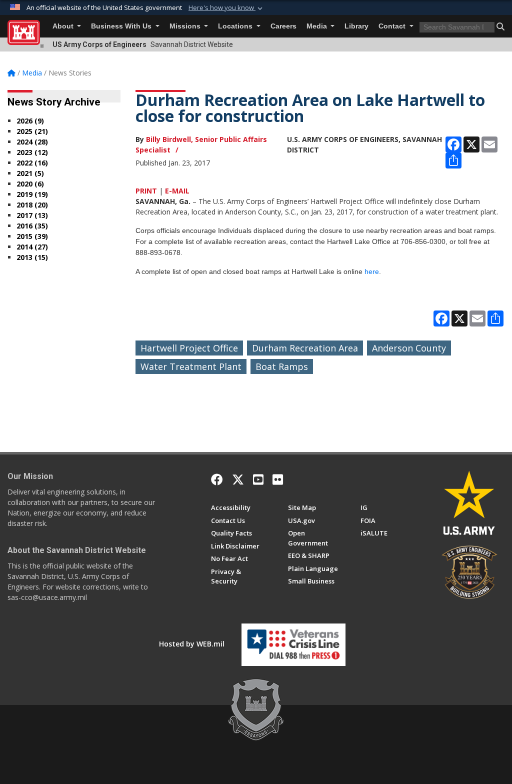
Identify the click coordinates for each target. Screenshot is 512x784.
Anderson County (409, 348)
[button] (226, 8)
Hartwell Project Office (189, 348)
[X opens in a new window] (238, 479)
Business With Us (122, 26)
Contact (393, 26)
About (64, 26)
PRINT (146, 191)
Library (356, 26)
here (371, 272)
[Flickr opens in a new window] (277, 479)
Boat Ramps (282, 366)
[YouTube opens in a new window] (258, 479)
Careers (283, 26)
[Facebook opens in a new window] (217, 479)
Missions (186, 26)
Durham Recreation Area (305, 348)
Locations (236, 26)
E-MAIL (177, 191)
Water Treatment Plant (191, 366)
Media (317, 26)
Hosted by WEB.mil (191, 643)
